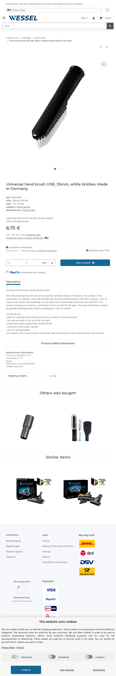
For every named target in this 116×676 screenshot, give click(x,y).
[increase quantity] (52, 263)
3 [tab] (61, 169)
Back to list (13, 37)
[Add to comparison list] (103, 64)
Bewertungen (13, 546)
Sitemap (46, 551)
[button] (93, 18)
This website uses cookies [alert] (58, 622)
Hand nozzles (23, 206)
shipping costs (33, 234)
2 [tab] (58, 169)
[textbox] (54, 10)
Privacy (45, 540)
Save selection (67, 669)
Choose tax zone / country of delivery (25, 237)
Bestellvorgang (13, 540)
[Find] (110, 26)
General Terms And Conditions (57, 546)
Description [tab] (13, 281)
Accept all (26, 669)
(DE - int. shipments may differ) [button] (44, 250)
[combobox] (54, 10)
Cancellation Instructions (55, 562)
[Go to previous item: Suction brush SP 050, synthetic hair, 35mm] (101, 47)
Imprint (46, 556)
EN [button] (83, 18)
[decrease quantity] (9, 263)
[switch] (14, 657)
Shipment (11, 556)
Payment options (14, 551)
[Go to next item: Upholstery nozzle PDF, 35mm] (107, 47)
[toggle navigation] (3, 16)
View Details (99, 669)
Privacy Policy (8, 647)
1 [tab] (55, 169)
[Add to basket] (8, 56)
